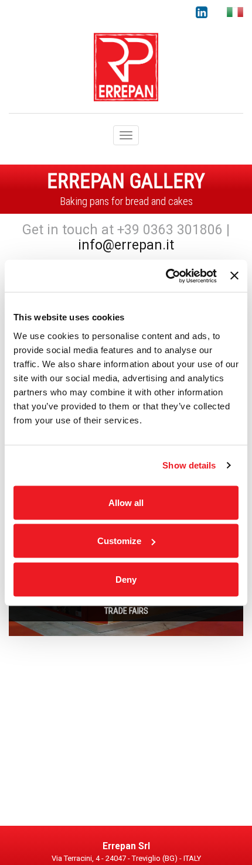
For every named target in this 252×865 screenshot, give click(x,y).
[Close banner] (234, 276)
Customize (119, 541)
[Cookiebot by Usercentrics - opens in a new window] (166, 275)
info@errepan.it (126, 245)
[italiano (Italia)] (235, 12)
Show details (189, 465)
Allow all (126, 502)
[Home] (126, 66)
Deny (126, 579)
